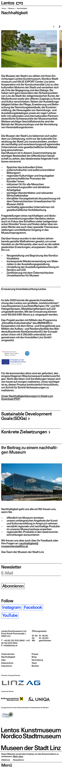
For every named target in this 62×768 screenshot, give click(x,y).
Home (4, 8)
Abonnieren (13, 586)
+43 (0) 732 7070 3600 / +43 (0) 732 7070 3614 (15, 641)
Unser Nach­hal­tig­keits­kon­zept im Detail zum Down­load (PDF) (27, 397)
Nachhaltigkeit (8, 656)
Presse (35, 654)
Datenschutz (7, 662)
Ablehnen (5, 759)
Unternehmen (7, 654)
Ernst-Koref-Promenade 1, (13, 634)
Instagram (11, 607)
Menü (6, 765)
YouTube (10, 615)
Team (34, 662)
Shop (34, 656)
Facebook (33, 607)
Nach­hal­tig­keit (22, 8)
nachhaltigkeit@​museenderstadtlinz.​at (19, 545)
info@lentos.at (10, 645)
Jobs (3, 659)
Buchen (35, 665)
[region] (31, 48)
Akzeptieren (18, 759)
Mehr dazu (18, 756)
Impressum (6, 665)
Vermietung (37, 659)
